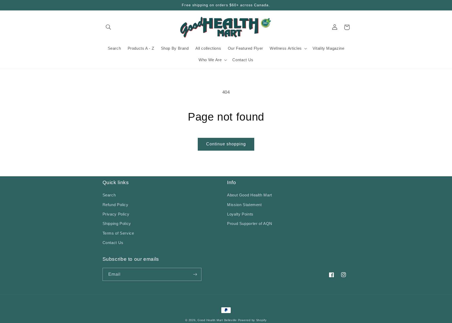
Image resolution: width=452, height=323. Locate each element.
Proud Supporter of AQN (249, 224)
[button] (109, 27)
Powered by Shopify (252, 320)
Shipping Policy (117, 224)
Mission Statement (244, 205)
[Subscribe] (195, 274)
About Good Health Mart (249, 195)
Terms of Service (118, 233)
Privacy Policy (116, 214)
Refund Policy (115, 205)
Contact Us (113, 243)
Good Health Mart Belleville (217, 320)
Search (109, 195)
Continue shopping (226, 144)
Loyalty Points (240, 214)
